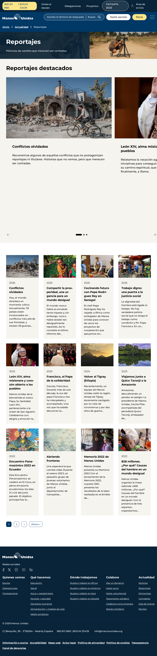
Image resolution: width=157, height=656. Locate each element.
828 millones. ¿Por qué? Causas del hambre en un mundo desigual (134, 471)
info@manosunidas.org (108, 631)
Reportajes (144, 588)
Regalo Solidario (115, 609)
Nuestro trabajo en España (84, 598)
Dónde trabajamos (83, 577)
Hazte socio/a (118, 17)
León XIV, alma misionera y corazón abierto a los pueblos (22, 383)
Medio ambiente (39, 614)
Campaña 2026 (112, 6)
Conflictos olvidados (22, 293)
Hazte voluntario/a (116, 593)
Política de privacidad (91, 642)
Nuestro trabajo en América (85, 588)
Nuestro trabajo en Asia (83, 593)
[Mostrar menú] (151, 17)
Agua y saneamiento (42, 593)
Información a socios (15, 642)
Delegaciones (73, 6)
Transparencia (10, 593)
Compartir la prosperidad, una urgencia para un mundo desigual (60, 297)
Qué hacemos (41, 577)
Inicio (5, 27)
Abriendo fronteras (60, 463)
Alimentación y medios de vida (48, 609)
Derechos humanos (41, 603)
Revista (143, 609)
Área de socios (140, 6)
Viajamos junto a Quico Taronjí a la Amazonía (134, 383)
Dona (139, 17)
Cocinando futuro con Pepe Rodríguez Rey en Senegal (97, 297)
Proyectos (92, 6)
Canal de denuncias (14, 648)
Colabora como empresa (119, 603)
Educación (36, 583)
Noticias (143, 583)
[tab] (79, 234)
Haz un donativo (115, 583)
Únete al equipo (46, 6)
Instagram (16, 570)
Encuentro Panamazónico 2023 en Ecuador (22, 466)
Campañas (144, 598)
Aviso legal (69, 642)
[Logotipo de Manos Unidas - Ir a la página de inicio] (17, 18)
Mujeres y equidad (40, 598)
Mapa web (54, 642)
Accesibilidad (38, 642)
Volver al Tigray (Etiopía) (97, 379)
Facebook (3, 569)
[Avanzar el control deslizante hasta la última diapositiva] (8, 235)
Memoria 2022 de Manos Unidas (97, 465)
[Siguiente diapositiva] (155, 235)
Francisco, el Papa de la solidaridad (60, 379)
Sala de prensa (147, 603)
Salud (34, 588)
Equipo (6, 583)
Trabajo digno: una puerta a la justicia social (134, 293)
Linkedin (31, 570)
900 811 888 (8, 6)
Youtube (23, 570)
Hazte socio (112, 588)
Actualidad (21, 27)
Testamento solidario (117, 598)
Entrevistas (145, 593)
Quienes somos (13, 577)
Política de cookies (118, 642)
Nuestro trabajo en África (84, 583)
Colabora (112, 577)
